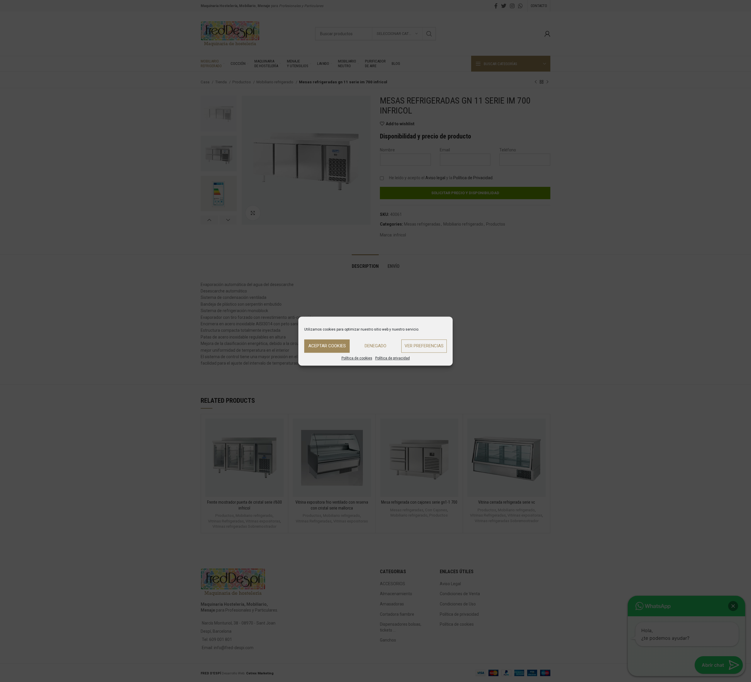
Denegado (375, 345)
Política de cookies (356, 358)
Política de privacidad (392, 358)
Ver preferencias (424, 345)
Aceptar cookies (327, 345)
